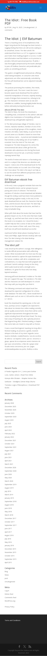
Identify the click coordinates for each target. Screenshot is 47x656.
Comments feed (10, 597)
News (7, 575)
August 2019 (9, 488)
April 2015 (8, 562)
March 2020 (9, 481)
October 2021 (9, 444)
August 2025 (9, 420)
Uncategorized (29, 27)
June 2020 (8, 474)
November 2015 (10, 552)
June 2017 (8, 528)
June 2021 (8, 457)
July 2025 (8, 423)
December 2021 (10, 440)
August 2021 (9, 450)
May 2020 (8, 478)
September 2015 (10, 559)
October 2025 (9, 413)
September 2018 (10, 501)
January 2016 (9, 545)
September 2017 (10, 525)
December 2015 (10, 549)
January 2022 (9, 437)
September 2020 (10, 471)
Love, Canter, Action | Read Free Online (19, 375)
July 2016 (8, 539)
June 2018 (8, 508)
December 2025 (10, 406)
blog (6, 571)
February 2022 (10, 434)
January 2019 (9, 498)
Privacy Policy (9, 607)
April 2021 (8, 461)
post (6, 578)
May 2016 (8, 542)
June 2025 (8, 427)
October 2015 (9, 556)
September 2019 (10, 484)
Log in (7, 591)
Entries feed (9, 594)
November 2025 (10, 410)
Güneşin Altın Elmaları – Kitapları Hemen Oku (20, 378)
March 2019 (9, 495)
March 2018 (9, 515)
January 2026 (9, 403)
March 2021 (9, 464)
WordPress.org (10, 601)
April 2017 (8, 532)
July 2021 (8, 454)
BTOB (9, 27)
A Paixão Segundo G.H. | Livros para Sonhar (20, 371)
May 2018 (8, 512)
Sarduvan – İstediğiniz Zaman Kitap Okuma (20, 382)
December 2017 (10, 518)
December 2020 (10, 467)
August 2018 (9, 505)
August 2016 (9, 535)
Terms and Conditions (12, 620)
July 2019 (8, 491)
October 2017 (9, 522)
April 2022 (8, 430)
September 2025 (10, 417)
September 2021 (10, 447)
